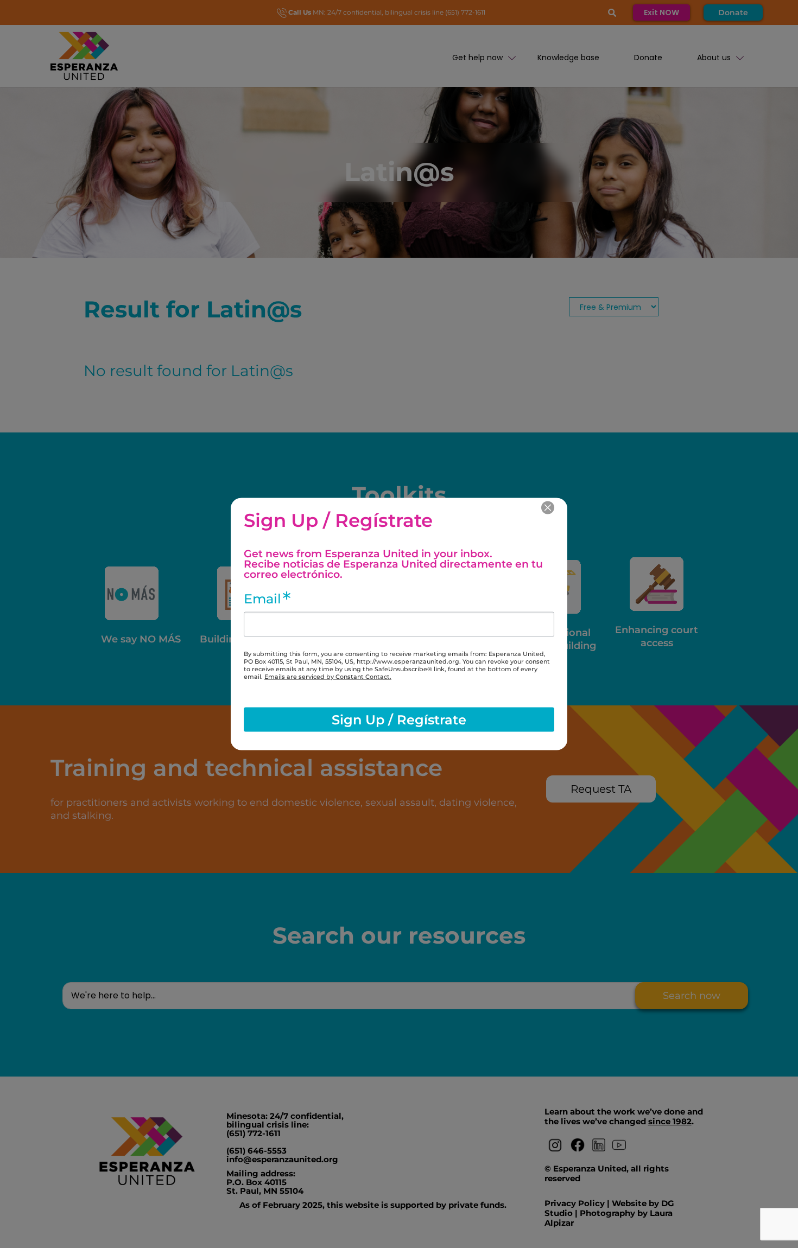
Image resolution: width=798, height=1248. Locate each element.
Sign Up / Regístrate (399, 719)
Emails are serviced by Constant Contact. (327, 676)
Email (262, 599)
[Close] (547, 507)
